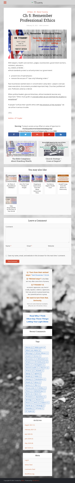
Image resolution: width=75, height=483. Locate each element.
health (29, 376)
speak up (30, 405)
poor (37, 394)
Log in (27, 460)
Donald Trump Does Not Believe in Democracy (63, 186)
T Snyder (19, 118)
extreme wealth (32, 368)
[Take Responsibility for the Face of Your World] (11, 200)
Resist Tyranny (42, 12)
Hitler (38, 376)
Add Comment (44, 25)
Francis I (30, 370)
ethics (11, 118)
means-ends (31, 388)
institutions (40, 379)
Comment (9, 227)
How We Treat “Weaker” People (24, 185)
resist (29, 402)
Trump (40, 408)
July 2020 (27, 434)
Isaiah (29, 382)
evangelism (39, 365)
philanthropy (40, 391)
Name (8, 246)
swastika (30, 408)
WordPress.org (29, 474)
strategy (40, 405)
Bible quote (40, 347)
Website (51, 246)
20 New (30, 12)
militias (42, 388)
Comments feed (30, 469)
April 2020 (28, 448)
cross (37, 356)
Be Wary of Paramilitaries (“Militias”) (11, 185)
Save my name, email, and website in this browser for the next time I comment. (36, 256)
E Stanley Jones (42, 362)
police (29, 394)
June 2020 (28, 439)
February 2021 (29, 429)
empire (29, 362)
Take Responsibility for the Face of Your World (11, 208)
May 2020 (28, 443)
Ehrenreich (42, 359)
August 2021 (29, 425)
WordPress (36, 480)
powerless (41, 397)
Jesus (38, 382)
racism (40, 400)
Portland (30, 397)
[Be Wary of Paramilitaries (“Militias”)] (11, 178)
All (35, 12)
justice (29, 385)
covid (29, 356)
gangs (29, 373)
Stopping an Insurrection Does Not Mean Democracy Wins (37, 188)
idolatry (29, 379)
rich (37, 402)
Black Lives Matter (33, 350)
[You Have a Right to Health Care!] (50, 178)
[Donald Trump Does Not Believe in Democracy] (63, 178)
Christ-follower (42, 353)
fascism (44, 368)
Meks (23, 480)
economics (30, 359)
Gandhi (40, 370)
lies (38, 385)
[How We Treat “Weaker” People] (24, 178)
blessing (30, 353)
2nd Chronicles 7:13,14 (40, 275)
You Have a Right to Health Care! (50, 185)
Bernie (29, 347)
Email (29, 246)
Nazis (29, 391)
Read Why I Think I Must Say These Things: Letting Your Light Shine (37, 319)
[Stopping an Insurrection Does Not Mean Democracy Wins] (37, 178)
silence (45, 402)
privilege (30, 400)
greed (38, 373)
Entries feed (28, 465)
